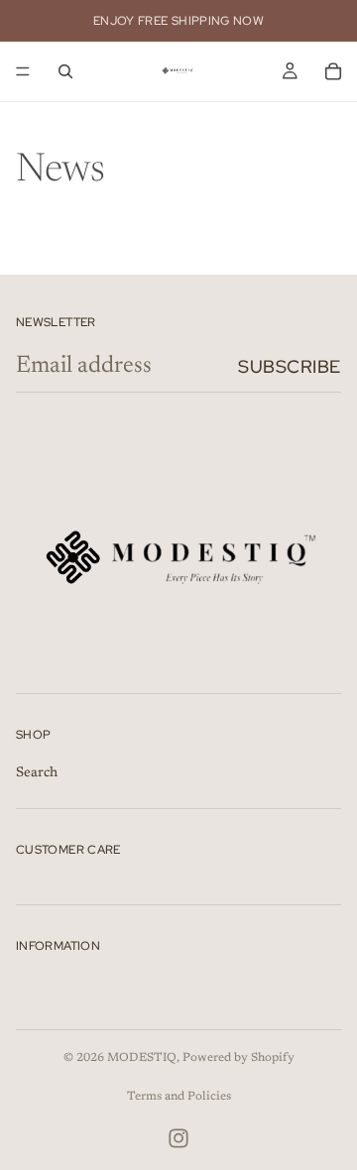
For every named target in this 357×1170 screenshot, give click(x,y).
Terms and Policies (179, 1097)
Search (37, 773)
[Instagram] (178, 1138)
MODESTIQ (142, 1058)
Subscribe (289, 366)
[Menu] (23, 71)
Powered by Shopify (238, 1058)
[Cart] (333, 71)
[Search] (65, 71)
